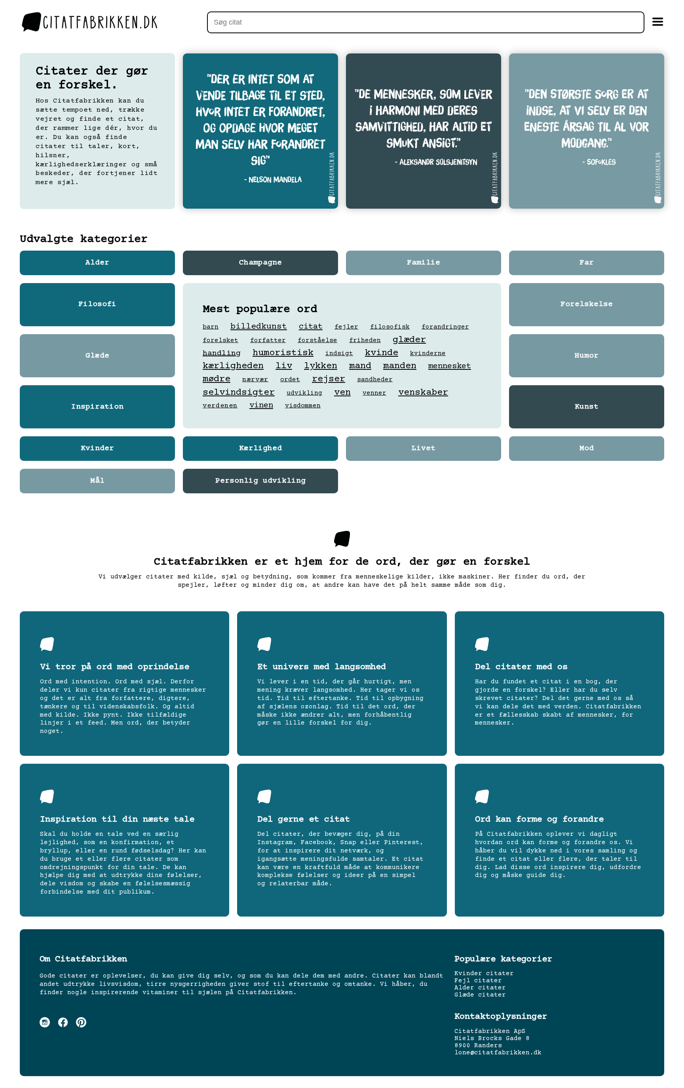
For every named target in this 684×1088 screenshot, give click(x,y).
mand (360, 366)
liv (284, 366)
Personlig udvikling (260, 481)
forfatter (268, 340)
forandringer (445, 327)
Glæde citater (480, 995)
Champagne (260, 263)
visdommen (303, 406)
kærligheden (233, 366)
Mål (97, 481)
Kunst (586, 407)
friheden (365, 340)
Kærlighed (260, 448)
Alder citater (480, 987)
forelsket (220, 340)
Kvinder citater (484, 973)
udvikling (304, 393)
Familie (423, 263)
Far (587, 263)
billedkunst (258, 326)
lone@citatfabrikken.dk (498, 1052)
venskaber (423, 392)
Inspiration (97, 407)
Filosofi (97, 304)
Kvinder (97, 448)
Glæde (97, 356)
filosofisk (390, 327)
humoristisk (283, 353)
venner (374, 393)
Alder (97, 263)
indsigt (339, 353)
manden (399, 366)
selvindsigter (239, 392)
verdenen (220, 406)
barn (210, 327)
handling (222, 353)
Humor (586, 356)
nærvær (255, 380)
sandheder (375, 379)
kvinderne (428, 353)
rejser (328, 379)
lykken (320, 366)
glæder (409, 340)
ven (342, 392)
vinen (261, 405)
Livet (423, 448)
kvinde (381, 353)
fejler (346, 327)
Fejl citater (478, 980)
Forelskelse (586, 304)
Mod (587, 448)
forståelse (317, 340)
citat (311, 326)
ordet (290, 380)
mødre (216, 379)
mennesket (449, 366)
